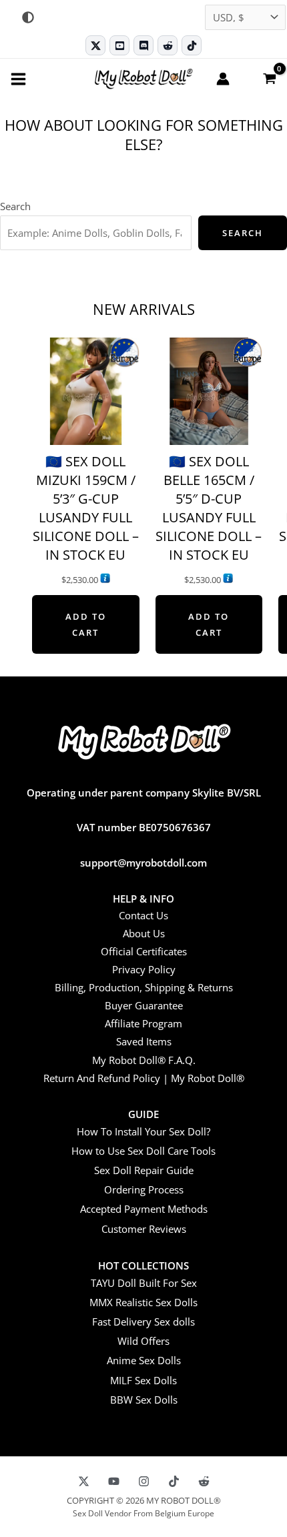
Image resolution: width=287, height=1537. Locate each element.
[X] (83, 1481)
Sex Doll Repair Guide (144, 1170)
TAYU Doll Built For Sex (144, 1283)
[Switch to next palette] (28, 17)
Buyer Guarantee (144, 1005)
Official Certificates (144, 951)
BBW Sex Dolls (144, 1399)
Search (15, 206)
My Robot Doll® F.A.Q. (144, 1060)
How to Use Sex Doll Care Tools (143, 1150)
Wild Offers (143, 1341)
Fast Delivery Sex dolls (143, 1321)
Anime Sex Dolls (144, 1360)
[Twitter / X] (95, 45)
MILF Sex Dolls (143, 1380)
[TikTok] (192, 45)
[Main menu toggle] (18, 78)
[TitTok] (174, 1481)
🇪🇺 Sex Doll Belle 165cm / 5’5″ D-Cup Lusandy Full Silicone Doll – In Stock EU (209, 508)
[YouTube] (113, 1481)
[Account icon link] (223, 78)
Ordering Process (144, 1189)
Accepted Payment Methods (144, 1208)
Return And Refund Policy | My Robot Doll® (143, 1078)
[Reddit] (168, 45)
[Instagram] (144, 1481)
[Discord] (143, 45)
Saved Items (144, 1041)
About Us (144, 933)
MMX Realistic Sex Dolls (143, 1302)
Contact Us (143, 915)
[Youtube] (119, 45)
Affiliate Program (143, 1023)
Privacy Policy (144, 969)
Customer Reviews (143, 1228)
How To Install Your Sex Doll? (143, 1131)
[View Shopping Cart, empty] (269, 78)
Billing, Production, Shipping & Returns (144, 987)
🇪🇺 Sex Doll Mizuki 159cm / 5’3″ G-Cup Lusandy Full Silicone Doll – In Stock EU (86, 508)
